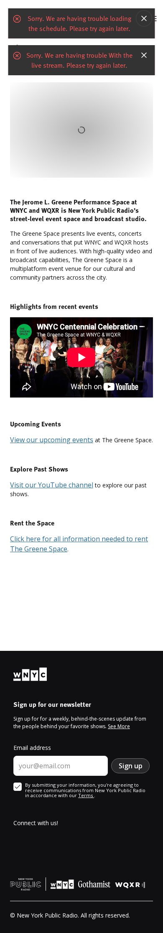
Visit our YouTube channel (51, 484)
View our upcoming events (51, 439)
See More (119, 726)
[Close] (144, 18)
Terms (86, 795)
